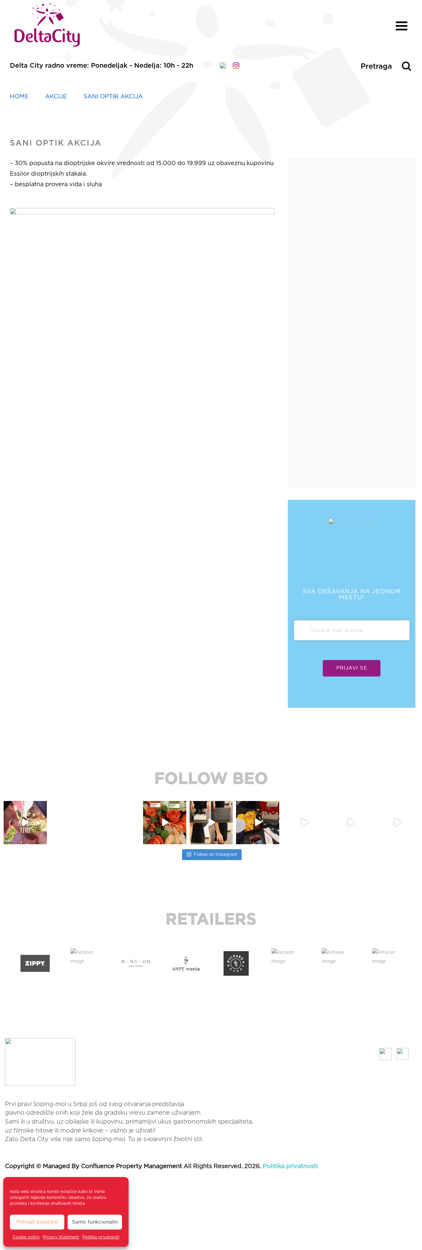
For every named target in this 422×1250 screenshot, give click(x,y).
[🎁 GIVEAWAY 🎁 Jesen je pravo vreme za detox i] (71, 822)
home (19, 97)
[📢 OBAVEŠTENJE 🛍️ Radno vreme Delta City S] (118, 822)
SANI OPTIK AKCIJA (113, 97)
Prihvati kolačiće (37, 1222)
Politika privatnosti (100, 1237)
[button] (6, 963)
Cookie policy (26, 1237)
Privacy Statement (61, 1237)
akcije (56, 97)
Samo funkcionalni (95, 1222)
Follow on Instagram (215, 854)
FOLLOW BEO (211, 779)
